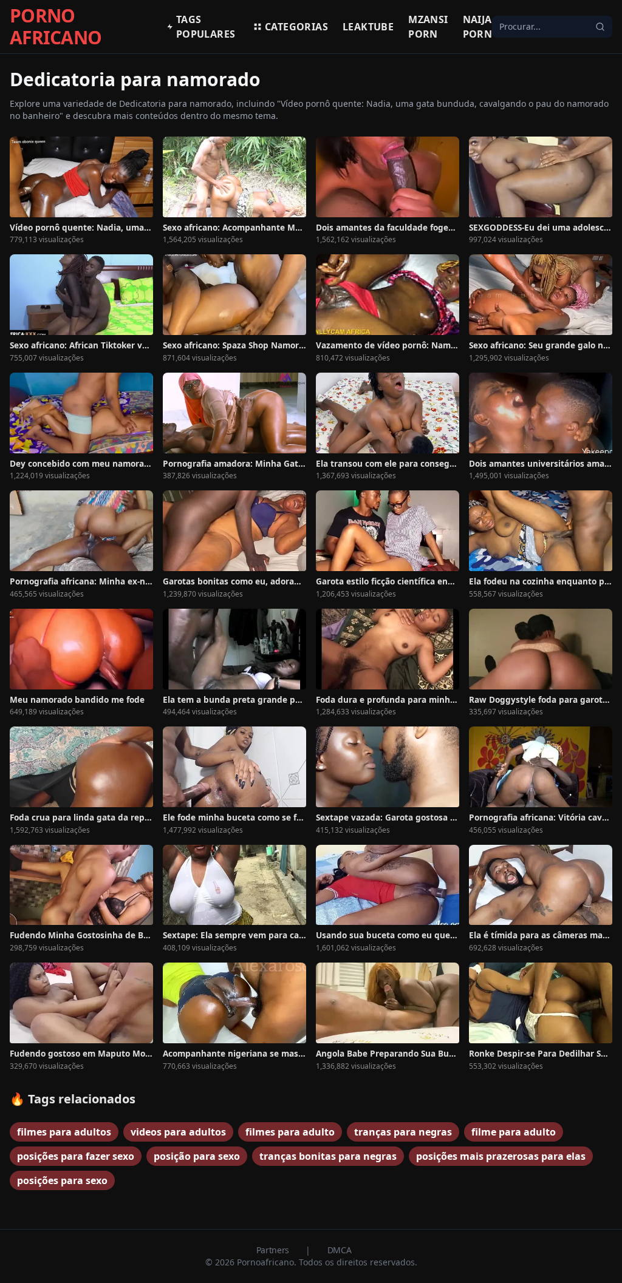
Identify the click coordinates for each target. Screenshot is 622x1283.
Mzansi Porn (428, 27)
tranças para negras (403, 1132)
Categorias (296, 26)
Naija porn (478, 27)
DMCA (339, 1250)
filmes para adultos (64, 1132)
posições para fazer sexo (75, 1156)
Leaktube (368, 26)
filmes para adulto (290, 1132)
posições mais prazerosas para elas (501, 1156)
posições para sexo (62, 1180)
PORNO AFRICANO (55, 27)
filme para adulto (513, 1132)
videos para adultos (178, 1132)
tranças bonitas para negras (328, 1156)
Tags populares (206, 27)
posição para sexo (197, 1156)
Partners (274, 1250)
